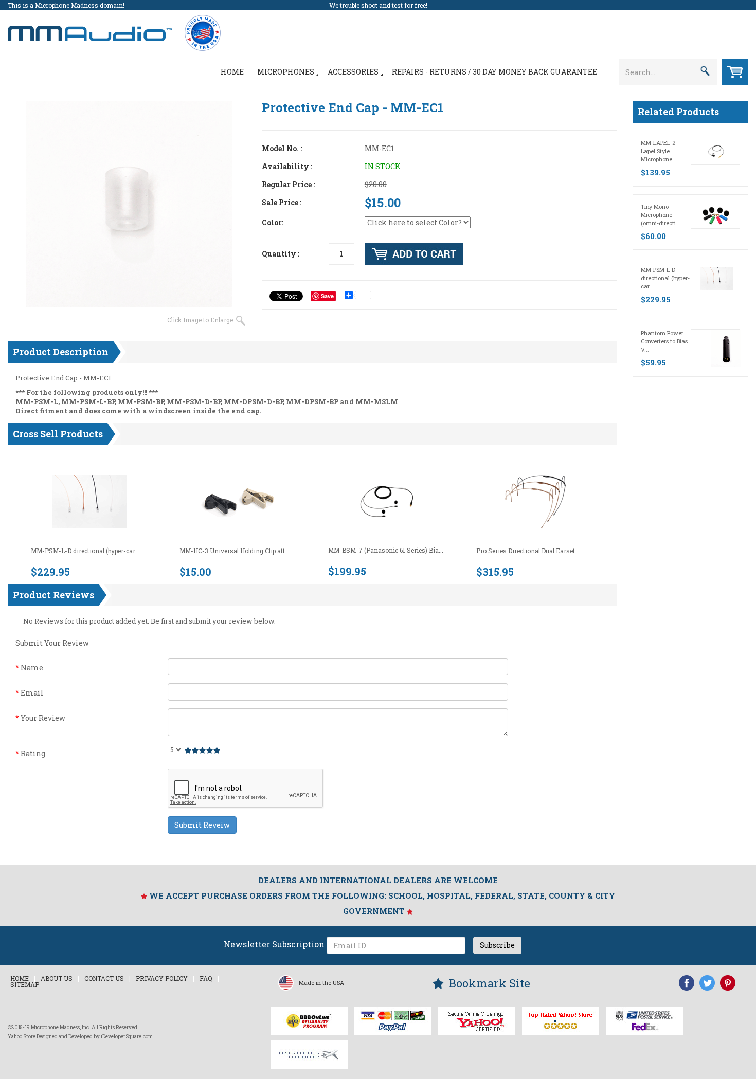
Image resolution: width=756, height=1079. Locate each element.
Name (29, 667)
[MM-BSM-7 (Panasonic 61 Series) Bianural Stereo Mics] (386, 500)
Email (29, 693)
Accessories (353, 72)
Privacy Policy (162, 978)
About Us (57, 978)
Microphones (285, 72)
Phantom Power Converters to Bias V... (664, 341)
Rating (30, 753)
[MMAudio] (90, 28)
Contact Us (104, 978)
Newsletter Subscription (274, 944)
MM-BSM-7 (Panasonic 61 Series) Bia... (385, 550)
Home (232, 72)
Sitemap (24, 984)
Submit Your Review (52, 643)
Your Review (40, 718)
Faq (206, 978)
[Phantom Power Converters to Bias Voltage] (726, 348)
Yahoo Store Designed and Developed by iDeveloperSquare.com (80, 1036)
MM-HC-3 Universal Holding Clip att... (234, 550)
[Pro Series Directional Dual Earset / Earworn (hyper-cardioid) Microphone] (535, 501)
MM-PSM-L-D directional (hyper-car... (85, 550)
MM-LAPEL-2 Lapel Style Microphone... (659, 151)
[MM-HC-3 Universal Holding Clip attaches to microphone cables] (238, 501)
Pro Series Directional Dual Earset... (528, 550)
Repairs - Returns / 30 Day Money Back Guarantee (494, 72)
